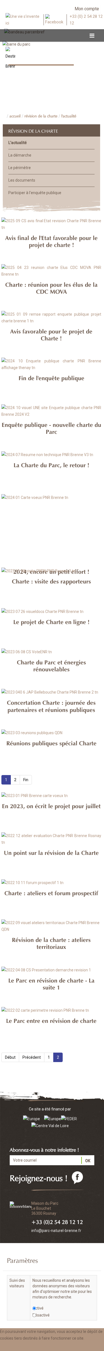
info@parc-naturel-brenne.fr (56, 1230)
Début (10, 1057)
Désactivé (41, 1315)
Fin (25, 780)
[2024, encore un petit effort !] (51, 506)
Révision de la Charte (40, 115)
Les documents (21, 180)
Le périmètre (19, 167)
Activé (38, 1308)
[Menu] (92, 35)
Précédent (31, 1057)
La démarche (19, 155)
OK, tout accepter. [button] (19, 1346)
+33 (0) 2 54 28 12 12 (86, 20)
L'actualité (68, 115)
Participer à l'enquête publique (34, 192)
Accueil (15, 115)
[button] (56, 1346)
